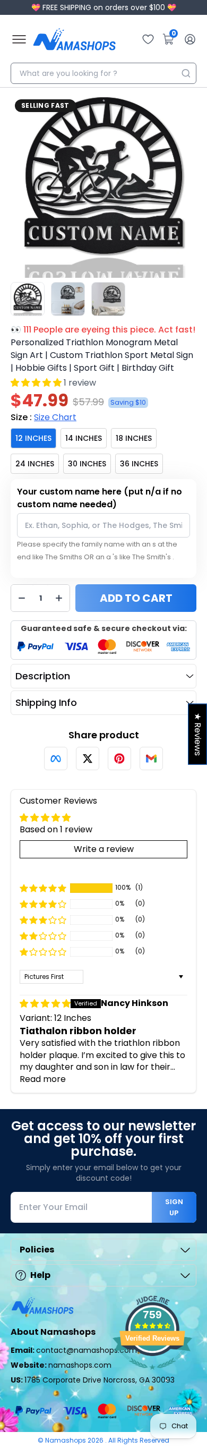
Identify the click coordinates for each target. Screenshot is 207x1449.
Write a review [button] (104, 849)
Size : (43, 417)
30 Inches (87, 463)
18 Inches (134, 438)
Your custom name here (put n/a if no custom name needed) (99, 497)
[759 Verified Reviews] (152, 1375)
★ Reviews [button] (198, 734)
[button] (36, 383)
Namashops (66, 1440)
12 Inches (33, 438)
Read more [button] (43, 1079)
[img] (45, 1004)
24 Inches (34, 463)
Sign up (174, 1207)
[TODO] (55, 758)
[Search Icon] (185, 73)
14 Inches (83, 438)
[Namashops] (74, 39)
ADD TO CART (136, 598)
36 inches (139, 463)
